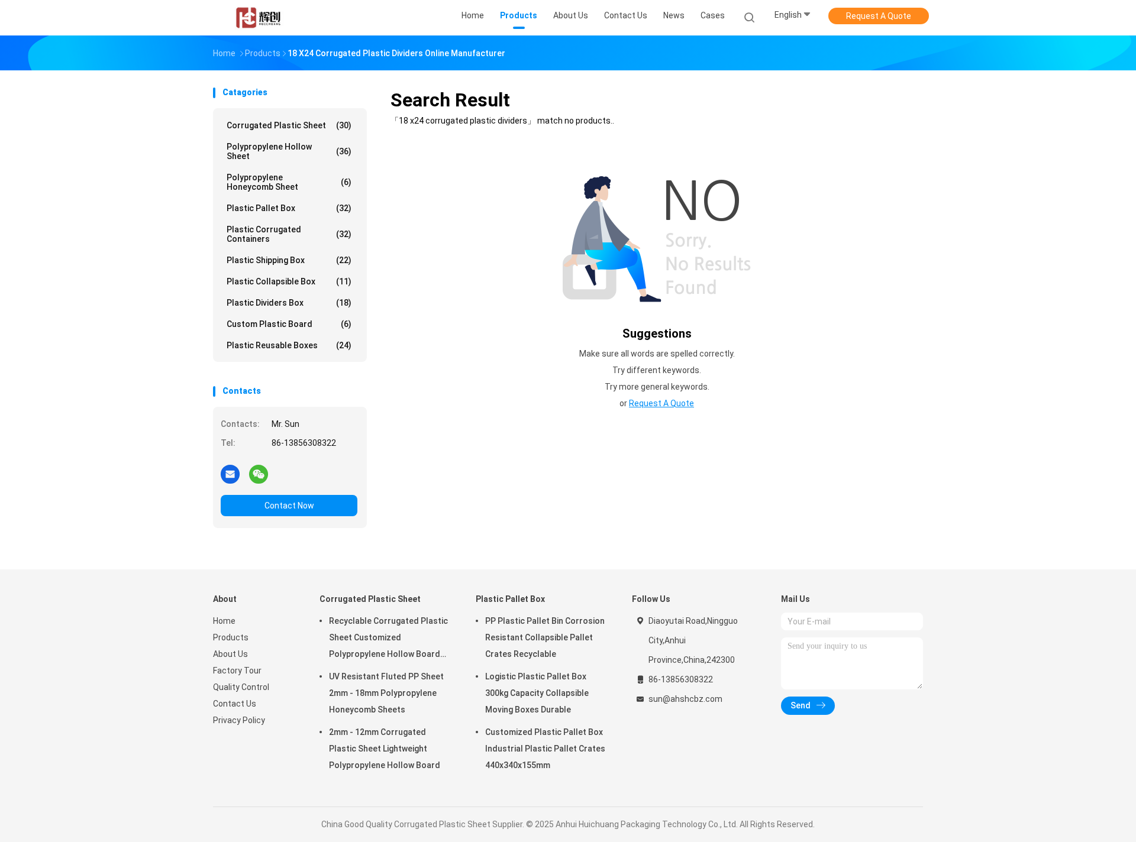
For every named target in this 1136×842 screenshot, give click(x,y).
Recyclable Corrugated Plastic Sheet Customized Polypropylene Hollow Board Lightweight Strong (388, 639)
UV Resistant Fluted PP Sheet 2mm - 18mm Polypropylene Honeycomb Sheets (386, 693)
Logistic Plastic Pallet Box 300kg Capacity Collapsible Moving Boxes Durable (537, 693)
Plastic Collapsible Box (289, 281)
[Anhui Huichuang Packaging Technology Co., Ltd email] (230, 473)
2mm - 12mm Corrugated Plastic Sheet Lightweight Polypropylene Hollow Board (384, 748)
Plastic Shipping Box (289, 260)
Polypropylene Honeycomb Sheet (289, 182)
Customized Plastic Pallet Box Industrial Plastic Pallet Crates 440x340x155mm (545, 748)
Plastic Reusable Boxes (289, 345)
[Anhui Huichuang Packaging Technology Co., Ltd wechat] (258, 473)
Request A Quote (878, 16)
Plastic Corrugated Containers (289, 234)
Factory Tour (237, 670)
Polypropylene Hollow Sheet (289, 151)
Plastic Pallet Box (289, 208)
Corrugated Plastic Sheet (289, 125)
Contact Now (289, 505)
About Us (230, 654)
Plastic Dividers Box (289, 302)
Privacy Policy (239, 720)
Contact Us (234, 703)
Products (230, 637)
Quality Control (241, 687)
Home (224, 621)
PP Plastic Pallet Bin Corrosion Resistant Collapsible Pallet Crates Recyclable (545, 637)
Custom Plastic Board (289, 324)
